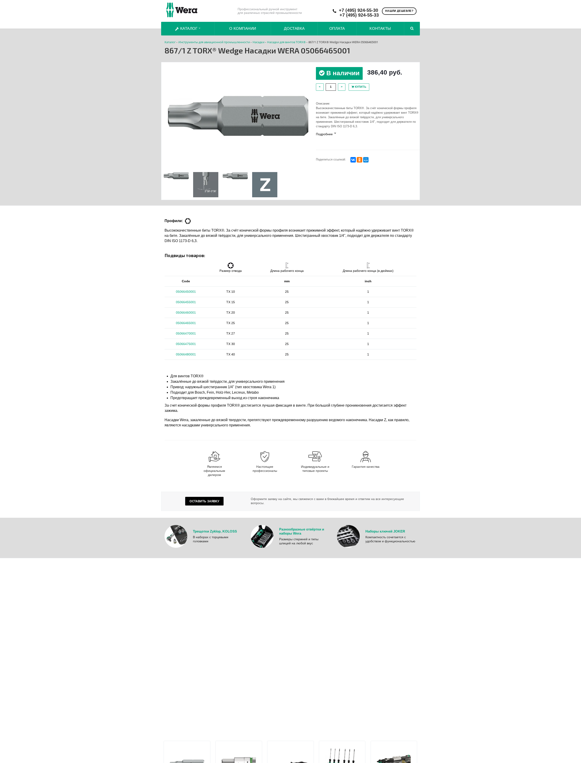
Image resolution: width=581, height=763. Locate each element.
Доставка (294, 28)
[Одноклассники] (359, 160)
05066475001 (186, 344)
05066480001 (186, 354)
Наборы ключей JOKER (385, 531)
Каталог (189, 28)
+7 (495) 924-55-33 (359, 15)
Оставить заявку (204, 501)
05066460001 (186, 312)
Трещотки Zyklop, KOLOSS (215, 531)
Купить (360, 86)
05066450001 (186, 291)
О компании (242, 28)
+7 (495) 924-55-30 (358, 10)
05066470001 (186, 333)
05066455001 (186, 302)
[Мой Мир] (366, 160)
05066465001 (186, 323)
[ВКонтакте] (353, 160)
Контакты (380, 28)
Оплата (337, 28)
